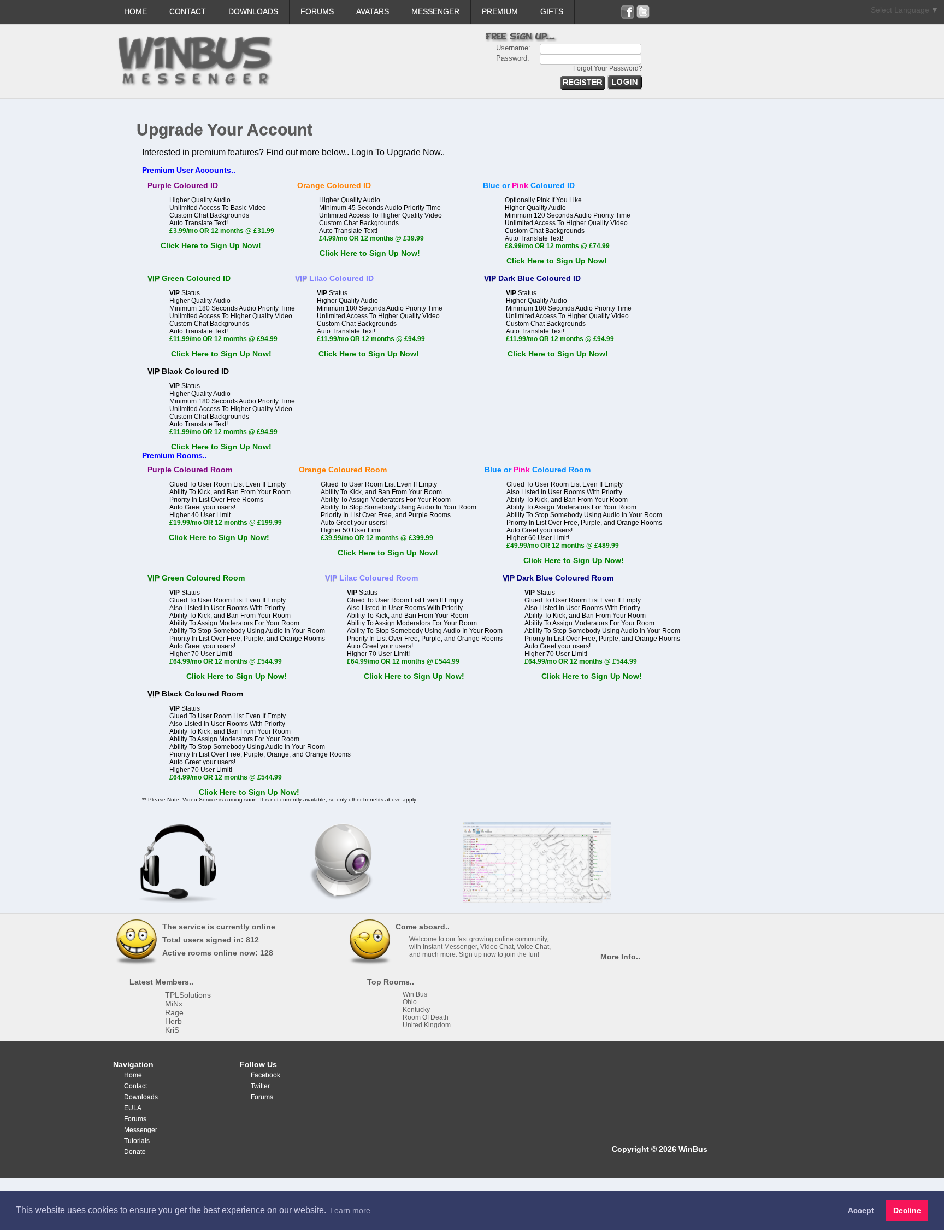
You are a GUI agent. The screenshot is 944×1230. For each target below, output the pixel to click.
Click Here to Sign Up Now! (211, 245)
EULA (132, 1108)
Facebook (265, 1075)
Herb (173, 1021)
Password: (512, 58)
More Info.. (620, 956)
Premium (500, 11)
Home (135, 11)
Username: (513, 48)
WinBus (692, 1149)
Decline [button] (907, 1210)
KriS (172, 1030)
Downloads (253, 11)
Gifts (551, 11)
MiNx (173, 1003)
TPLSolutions (188, 995)
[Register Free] (583, 87)
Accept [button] (861, 1210)
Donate (135, 1152)
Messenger (435, 11)
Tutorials (137, 1141)
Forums (317, 11)
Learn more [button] (350, 1210)
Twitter (260, 1086)
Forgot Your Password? (607, 68)
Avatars (372, 11)
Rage (174, 1012)
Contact (187, 11)
